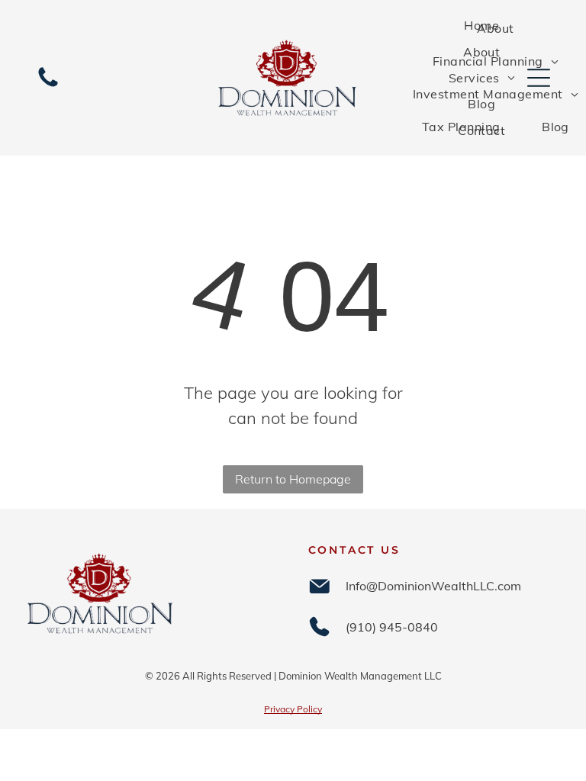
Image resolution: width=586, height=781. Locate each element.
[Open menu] (538, 77)
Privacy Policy (293, 709)
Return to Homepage (293, 479)
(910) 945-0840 (392, 627)
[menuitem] (481, 25)
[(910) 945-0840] (48, 85)
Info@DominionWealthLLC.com (433, 585)
